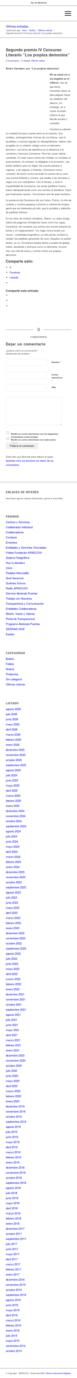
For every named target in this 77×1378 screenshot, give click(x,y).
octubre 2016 (14, 1290)
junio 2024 (12, 841)
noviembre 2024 (15, 816)
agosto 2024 (13, 831)
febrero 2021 (13, 1045)
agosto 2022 (13, 953)
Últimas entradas (17, 26)
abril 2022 (12, 974)
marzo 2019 (13, 1152)
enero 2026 (12, 745)
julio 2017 (11, 1244)
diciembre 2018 (15, 1167)
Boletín (10, 659)
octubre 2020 (14, 1065)
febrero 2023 (13, 923)
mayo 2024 (12, 846)
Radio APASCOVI (17, 588)
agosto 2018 (13, 1188)
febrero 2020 (13, 1096)
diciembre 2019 (15, 1106)
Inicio (9, 568)
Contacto (11, 537)
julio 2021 (11, 1020)
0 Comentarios (12, 60)
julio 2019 (11, 1132)
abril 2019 (12, 1147)
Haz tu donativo (15, 563)
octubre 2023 (14, 882)
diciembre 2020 (15, 1055)
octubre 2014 (14, 1351)
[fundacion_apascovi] (32, 13)
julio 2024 (11, 836)
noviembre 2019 (15, 1111)
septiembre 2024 (16, 826)
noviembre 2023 (15, 877)
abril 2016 (12, 1315)
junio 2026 (12, 719)
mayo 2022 (12, 969)
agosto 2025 (13, 770)
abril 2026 (12, 729)
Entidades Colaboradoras (21, 609)
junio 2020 (12, 1076)
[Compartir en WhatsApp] (10, 295)
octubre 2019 (14, 1116)
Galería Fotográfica (17, 558)
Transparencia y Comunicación (25, 603)
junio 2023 (12, 902)
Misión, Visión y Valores (20, 614)
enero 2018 (12, 1223)
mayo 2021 (12, 1030)
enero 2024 (12, 867)
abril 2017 (12, 1259)
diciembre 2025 (15, 750)
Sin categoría (14, 679)
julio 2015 (11, 1335)
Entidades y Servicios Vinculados (26, 547)
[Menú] (66, 13)
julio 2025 (11, 775)
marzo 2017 (13, 1264)
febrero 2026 (13, 739)
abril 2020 (12, 1086)
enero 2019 (12, 1162)
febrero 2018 (13, 1218)
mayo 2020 (12, 1081)
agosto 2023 (13, 892)
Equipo (10, 634)
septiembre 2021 (16, 1009)
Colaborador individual (19, 527)
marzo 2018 (13, 1213)
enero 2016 (12, 1330)
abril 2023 (12, 913)
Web (54, 387)
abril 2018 (12, 1208)
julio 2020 (11, 1071)
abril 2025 (12, 790)
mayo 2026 (12, 724)
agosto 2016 (13, 1300)
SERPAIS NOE (15, 629)
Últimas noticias (38, 60)
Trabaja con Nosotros (19, 598)
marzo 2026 (13, 734)
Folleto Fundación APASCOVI (24, 552)
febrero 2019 (13, 1157)
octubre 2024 (14, 821)
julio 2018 (11, 1193)
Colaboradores (15, 532)
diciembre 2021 (15, 994)
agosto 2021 (13, 1015)
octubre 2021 (14, 1004)
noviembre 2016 (15, 1284)
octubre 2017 (14, 1234)
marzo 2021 (13, 1040)
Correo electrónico (57, 378)
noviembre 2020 (15, 1060)
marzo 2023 (13, 918)
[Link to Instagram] (10, 300)
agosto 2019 (13, 1127)
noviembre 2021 (15, 999)
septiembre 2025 (16, 765)
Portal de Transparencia (20, 619)
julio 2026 (11, 714)
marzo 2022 (13, 979)
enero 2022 (12, 989)
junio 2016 (12, 1305)
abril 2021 (12, 1035)
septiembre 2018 (16, 1183)
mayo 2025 (12, 785)
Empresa (11, 542)
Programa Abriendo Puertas (23, 624)
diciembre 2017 (15, 1228)
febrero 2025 (13, 801)
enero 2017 (12, 1274)
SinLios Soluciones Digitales (58, 1373)
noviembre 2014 (15, 1346)
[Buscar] (57, 13)
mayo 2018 (12, 1203)
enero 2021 (12, 1050)
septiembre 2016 (16, 1295)
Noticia (27, 60)
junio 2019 (12, 1137)
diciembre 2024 (15, 811)
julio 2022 (11, 958)
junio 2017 (12, 1249)
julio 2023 (11, 897)
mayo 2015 (12, 1341)
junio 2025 (12, 780)
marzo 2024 (13, 857)
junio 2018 (12, 1198)
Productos (12, 674)
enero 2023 (12, 928)
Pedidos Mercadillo (17, 573)
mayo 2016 (12, 1310)
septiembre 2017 (16, 1239)
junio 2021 (12, 1025)
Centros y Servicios (18, 522)
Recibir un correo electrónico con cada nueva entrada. (33, 441)
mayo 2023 (12, 908)
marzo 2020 (13, 1091)
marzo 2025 (13, 795)
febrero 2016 (13, 1325)
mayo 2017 (12, 1254)
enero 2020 (12, 1101)
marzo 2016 (13, 1320)
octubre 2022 (14, 943)
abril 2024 (12, 852)
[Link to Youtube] (10, 306)
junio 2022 (12, 964)
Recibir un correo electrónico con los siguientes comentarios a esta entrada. (34, 435)
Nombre (56, 362)
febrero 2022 (13, 984)
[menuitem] (57, 13)
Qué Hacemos (15, 578)
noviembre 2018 (15, 1172)
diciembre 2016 (15, 1279)
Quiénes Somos (16, 583)
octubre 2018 (14, 1178)
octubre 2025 (14, 760)
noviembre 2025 (15, 755)
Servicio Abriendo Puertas (22, 593)
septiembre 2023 (16, 887)
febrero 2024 (13, 862)
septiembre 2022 (16, 948)
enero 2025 (12, 806)
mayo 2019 (12, 1142)
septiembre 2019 (16, 1121)
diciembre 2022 (15, 933)
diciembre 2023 (15, 872)
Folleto (10, 664)
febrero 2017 (13, 1269)
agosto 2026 (13, 709)
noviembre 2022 (15, 938)
